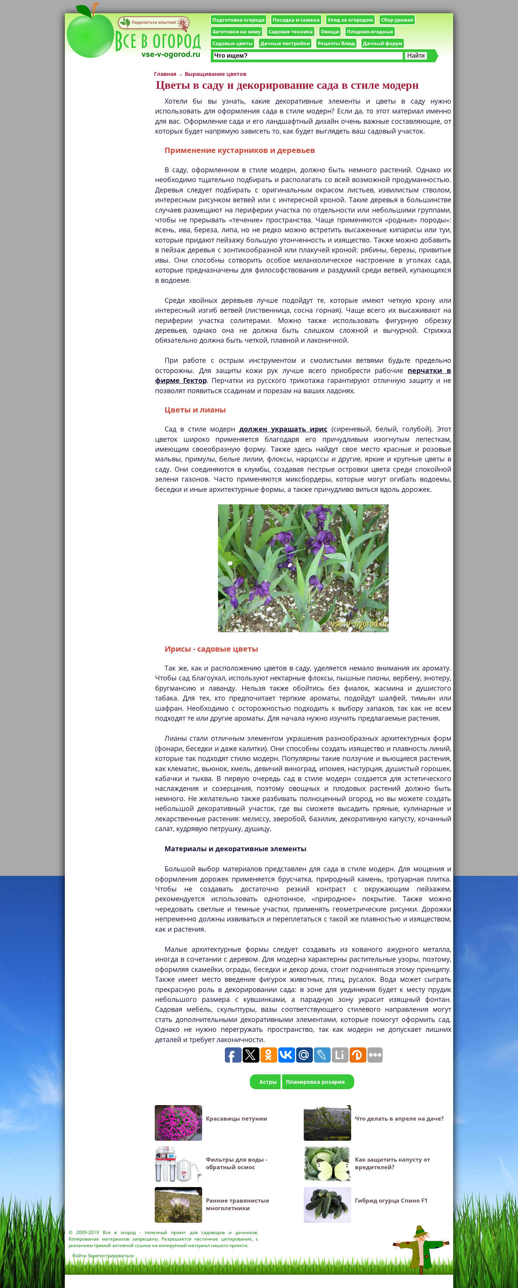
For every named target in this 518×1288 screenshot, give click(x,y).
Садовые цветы (232, 43)
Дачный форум (382, 43)
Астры (268, 1081)
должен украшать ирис (283, 428)
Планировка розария (315, 1081)
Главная (165, 73)
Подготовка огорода (238, 19)
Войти (79, 1255)
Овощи (330, 31)
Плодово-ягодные (370, 31)
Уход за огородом (350, 19)
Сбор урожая (397, 19)
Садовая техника (290, 31)
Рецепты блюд (336, 43)
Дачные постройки (285, 43)
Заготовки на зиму (236, 31)
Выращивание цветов (215, 73)
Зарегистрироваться (111, 1255)
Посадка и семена (296, 19)
